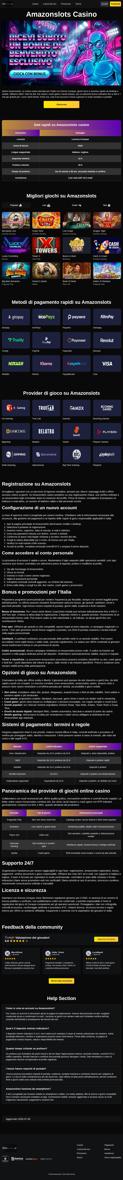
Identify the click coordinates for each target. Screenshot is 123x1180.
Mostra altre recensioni (61, 981)
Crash (74, 205)
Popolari (14, 205)
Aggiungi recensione (106, 939)
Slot (105, 205)
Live (44, 205)
